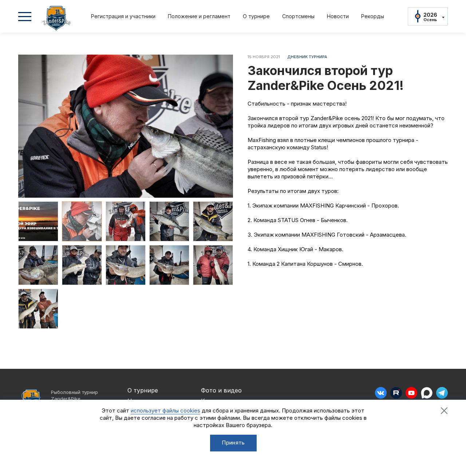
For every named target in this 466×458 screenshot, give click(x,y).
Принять (233, 442)
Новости (338, 16)
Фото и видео (221, 390)
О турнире (256, 16)
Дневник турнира (307, 56)
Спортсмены (298, 16)
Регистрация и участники (123, 16)
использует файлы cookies (165, 410)
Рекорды (372, 16)
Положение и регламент (199, 16)
